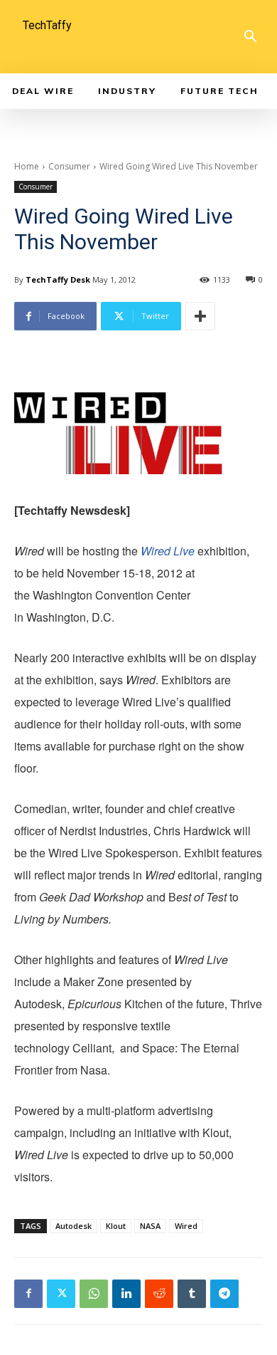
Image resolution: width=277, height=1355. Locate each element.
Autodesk (73, 1225)
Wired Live (169, 551)
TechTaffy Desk (58, 279)
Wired (186, 1225)
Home (26, 166)
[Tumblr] (192, 1294)
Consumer (69, 166)
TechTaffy (47, 25)
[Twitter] (61, 1294)
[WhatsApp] (94, 1294)
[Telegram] (224, 1294)
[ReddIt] (159, 1294)
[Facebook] (28, 1294)
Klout (116, 1225)
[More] (200, 316)
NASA (150, 1225)
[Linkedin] (126, 1294)
